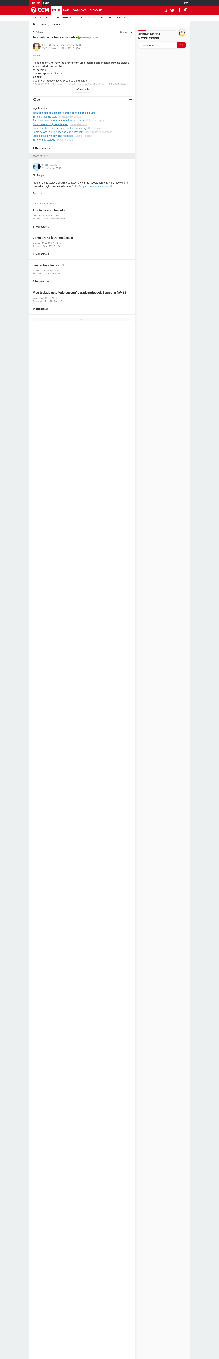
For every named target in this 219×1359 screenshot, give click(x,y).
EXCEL (87, 18)
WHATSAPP (44, 18)
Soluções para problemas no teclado (92, 186)
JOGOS (34, 18)
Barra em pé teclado (44, 139)
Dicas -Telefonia (97, 128)
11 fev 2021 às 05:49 (71, 48)
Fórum (56, 10)
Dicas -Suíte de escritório (98, 132)
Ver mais (84, 89)
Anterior (40, 32)
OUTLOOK (78, 18)
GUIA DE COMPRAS (122, 18)
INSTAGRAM (98, 18)
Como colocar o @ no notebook (50, 124)
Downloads (80, 10)
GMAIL (109, 18)
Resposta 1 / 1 (40, 156)
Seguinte (124, 32)
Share (40, 99)
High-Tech (35, 3)
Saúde (46, 3)
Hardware (55, 24)
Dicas (66, 10)
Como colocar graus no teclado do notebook (58, 132)
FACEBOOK (66, 18)
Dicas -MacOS (65, 139)
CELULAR (55, 18)
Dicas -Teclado (78, 124)
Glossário (96, 10)
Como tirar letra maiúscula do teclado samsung (59, 128)
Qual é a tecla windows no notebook (53, 135)
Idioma (185, 3)
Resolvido (84, 38)
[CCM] (40, 10)
